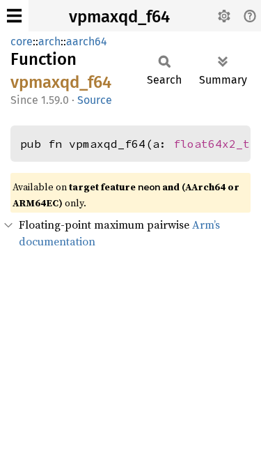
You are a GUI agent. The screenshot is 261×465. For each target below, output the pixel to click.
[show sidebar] (14, 15)
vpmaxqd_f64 (119, 16)
